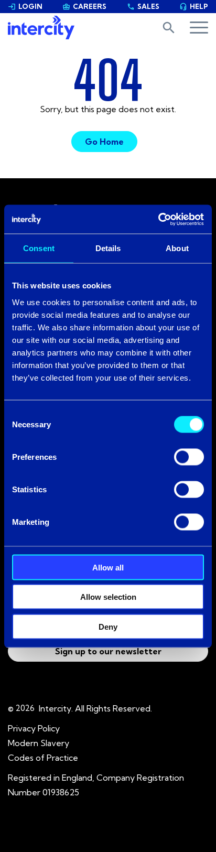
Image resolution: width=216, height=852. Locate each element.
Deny (108, 626)
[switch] (189, 456)
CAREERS (84, 6)
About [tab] (177, 248)
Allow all (108, 567)
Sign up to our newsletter (108, 651)
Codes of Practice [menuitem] (43, 757)
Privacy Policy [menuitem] (34, 728)
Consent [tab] (39, 248)
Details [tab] (108, 248)
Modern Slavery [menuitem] (38, 743)
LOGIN (25, 6)
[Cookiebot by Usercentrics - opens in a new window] (158, 219)
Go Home (104, 141)
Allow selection (108, 596)
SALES (143, 6)
